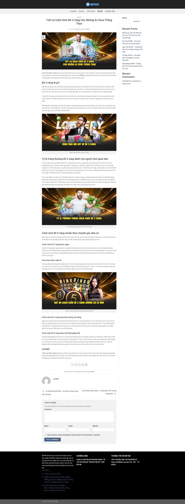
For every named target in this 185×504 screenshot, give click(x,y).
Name (46, 426)
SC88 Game (53, 485)
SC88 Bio (61, 485)
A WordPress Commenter (131, 81)
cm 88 (51, 477)
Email (71, 426)
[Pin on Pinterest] (82, 364)
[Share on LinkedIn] (86, 364)
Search (124, 18)
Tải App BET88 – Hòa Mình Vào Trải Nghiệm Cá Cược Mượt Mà (131, 57)
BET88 (81, 75)
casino (73, 11)
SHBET (46, 470)
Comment (48, 409)
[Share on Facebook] (72, 364)
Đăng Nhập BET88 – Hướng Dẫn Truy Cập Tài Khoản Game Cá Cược (132, 66)
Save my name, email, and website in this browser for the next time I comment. (73, 435)
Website (95, 426)
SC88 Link (60, 490)
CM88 (46, 477)
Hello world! (126, 84)
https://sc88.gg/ (49, 490)
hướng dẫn (110, 11)
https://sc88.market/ (51, 488)
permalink (91, 371)
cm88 (57, 477)
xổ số (100, 11)
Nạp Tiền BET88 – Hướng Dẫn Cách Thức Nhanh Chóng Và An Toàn (132, 49)
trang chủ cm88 (55, 480)
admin (88, 29)
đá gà (81, 11)
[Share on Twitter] (75, 364)
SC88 (46, 485)
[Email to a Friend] (79, 364)
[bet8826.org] (92, 4)
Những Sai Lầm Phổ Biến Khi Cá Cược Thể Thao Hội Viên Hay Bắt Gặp (131, 35)
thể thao (91, 11)
